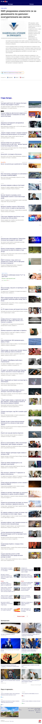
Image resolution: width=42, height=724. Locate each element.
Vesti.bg (20, 709)
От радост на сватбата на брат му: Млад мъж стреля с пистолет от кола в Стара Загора (13, 370)
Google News (10, 77)
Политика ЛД (38, 710)
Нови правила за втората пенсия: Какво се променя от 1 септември (7, 569)
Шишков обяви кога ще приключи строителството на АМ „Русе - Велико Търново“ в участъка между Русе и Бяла (14, 144)
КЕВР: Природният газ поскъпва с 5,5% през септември (26, 610)
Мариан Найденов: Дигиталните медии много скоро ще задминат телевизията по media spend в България (14, 114)
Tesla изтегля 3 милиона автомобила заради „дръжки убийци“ (26, 589)
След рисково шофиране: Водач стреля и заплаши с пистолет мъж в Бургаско (12, 390)
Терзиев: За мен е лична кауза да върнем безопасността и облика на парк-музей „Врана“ (12, 423)
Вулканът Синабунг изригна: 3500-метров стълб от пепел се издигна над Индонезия (13, 207)
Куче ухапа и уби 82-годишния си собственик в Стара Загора (7, 603)
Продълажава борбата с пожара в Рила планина (12, 544)
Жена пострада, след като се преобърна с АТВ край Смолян (14, 288)
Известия (39, 712)
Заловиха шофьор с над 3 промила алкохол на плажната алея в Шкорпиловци (14, 523)
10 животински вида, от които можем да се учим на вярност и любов (31, 681)
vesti (2, 704)
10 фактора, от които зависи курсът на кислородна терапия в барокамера (29, 650)
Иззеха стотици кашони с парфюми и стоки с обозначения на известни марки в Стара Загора (13, 250)
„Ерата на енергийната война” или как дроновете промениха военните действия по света (10, 694)
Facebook (16, 77)
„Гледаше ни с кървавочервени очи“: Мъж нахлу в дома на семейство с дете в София (27, 569)
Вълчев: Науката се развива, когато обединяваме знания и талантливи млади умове (13, 196)
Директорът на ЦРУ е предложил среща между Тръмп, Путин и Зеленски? (27, 576)
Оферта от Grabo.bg (3, 273)
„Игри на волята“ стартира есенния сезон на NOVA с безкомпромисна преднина (7, 597)
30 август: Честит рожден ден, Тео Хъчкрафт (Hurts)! (10, 650)
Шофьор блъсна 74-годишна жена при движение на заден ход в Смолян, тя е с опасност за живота (12, 320)
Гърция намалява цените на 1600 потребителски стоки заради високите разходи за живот (12, 555)
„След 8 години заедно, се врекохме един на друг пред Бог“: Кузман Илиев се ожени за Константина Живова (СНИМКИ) (13, 401)
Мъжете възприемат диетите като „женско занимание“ (26, 597)
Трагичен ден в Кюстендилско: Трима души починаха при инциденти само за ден (13, 239)
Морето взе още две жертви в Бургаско (12, 433)
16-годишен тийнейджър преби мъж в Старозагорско (11, 360)
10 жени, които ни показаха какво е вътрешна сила (10, 681)
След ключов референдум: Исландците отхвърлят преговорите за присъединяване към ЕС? (27, 584)
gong (23, 703)
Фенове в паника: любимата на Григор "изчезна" (31, 701)
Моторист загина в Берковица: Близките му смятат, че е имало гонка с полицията (7, 576)
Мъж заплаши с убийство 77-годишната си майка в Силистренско (13, 473)
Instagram (22, 77)
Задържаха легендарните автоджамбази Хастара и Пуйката (12, 123)
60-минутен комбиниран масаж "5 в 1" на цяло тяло (13, 275)
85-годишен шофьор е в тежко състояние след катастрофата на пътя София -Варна (14, 513)
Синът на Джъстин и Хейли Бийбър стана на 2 (30, 693)
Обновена (2, 581)
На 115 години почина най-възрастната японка (14, 309)
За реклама (32, 708)
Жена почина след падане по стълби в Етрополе (6, 609)
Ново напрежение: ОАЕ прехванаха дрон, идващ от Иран (12, 341)
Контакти (35, 709)
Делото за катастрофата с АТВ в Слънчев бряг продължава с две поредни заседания (14, 443)
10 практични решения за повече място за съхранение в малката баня (30, 635)
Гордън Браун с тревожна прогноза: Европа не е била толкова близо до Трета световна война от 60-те (8, 589)
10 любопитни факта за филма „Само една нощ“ (30, 665)
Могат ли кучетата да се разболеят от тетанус (14, 164)
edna (23, 695)
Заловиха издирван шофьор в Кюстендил (12, 185)
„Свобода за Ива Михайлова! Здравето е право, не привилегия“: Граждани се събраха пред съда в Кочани (10, 584)
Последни (10, 4)
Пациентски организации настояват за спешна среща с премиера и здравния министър (14, 503)
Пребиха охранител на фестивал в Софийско (14, 330)
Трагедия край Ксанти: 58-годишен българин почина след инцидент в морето (13, 103)
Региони (32, 4)
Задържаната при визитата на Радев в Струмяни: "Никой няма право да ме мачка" (10, 702)
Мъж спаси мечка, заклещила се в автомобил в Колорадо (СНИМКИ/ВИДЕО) (14, 174)
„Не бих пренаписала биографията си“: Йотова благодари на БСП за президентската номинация (14, 534)
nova (2, 697)
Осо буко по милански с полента (8, 634)
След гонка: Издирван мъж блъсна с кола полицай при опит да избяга (12, 217)
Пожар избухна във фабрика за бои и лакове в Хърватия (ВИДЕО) (14, 483)
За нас (29, 708)
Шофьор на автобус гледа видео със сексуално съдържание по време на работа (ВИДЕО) (14, 493)
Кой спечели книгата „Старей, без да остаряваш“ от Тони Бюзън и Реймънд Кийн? (10, 665)
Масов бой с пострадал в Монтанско (11, 154)
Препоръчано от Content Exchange (35, 684)
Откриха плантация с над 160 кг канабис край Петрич (14, 412)
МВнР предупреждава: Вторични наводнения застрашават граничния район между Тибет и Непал (14, 299)
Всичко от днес (21, 616)
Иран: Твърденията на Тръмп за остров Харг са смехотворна (14, 380)
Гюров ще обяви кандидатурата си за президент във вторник (11, 463)
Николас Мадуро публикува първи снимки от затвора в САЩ (13, 453)
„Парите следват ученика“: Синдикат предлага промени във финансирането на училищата (14, 133)
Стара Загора (6, 98)
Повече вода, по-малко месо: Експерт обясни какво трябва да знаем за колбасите (14, 350)
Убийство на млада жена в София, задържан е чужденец (27, 603)
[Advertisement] (21, 87)
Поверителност (32, 710)
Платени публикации (37, 708)
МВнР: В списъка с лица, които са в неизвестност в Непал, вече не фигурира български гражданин (12, 261)
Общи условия (12, 721)
